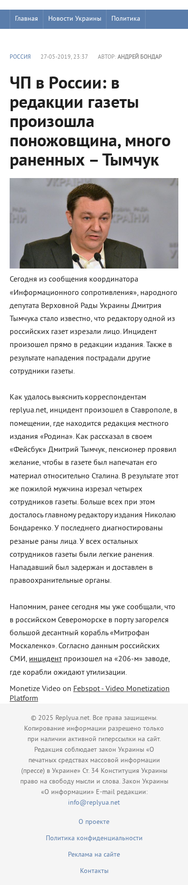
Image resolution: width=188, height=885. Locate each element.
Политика (125, 19)
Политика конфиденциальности (94, 838)
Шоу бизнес (32, 38)
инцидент (45, 659)
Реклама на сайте (94, 855)
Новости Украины (74, 19)
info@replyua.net (94, 803)
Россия (20, 57)
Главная (26, 19)
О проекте (94, 822)
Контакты (94, 871)
